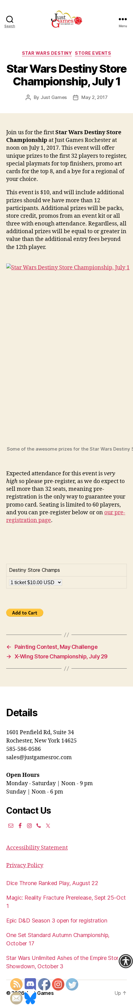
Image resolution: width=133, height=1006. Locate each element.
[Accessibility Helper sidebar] (125, 961)
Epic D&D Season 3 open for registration (56, 920)
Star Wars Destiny (47, 53)
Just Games (54, 97)
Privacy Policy (24, 865)
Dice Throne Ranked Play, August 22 (52, 883)
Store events (93, 53)
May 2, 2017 (94, 97)
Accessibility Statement (37, 847)
